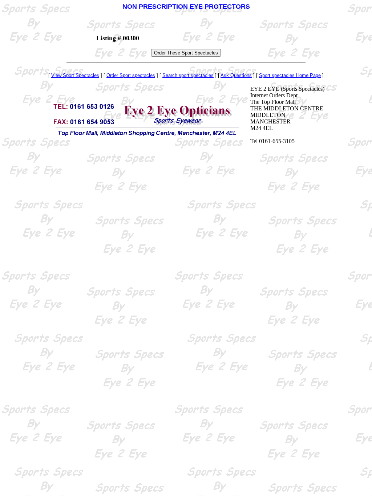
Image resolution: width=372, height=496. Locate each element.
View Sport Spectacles (75, 75)
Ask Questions (236, 75)
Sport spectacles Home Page (290, 75)
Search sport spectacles (188, 75)
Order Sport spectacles (130, 75)
